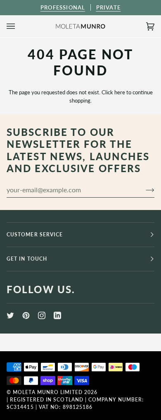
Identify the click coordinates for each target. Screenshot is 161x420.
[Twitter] (10, 315)
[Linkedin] (57, 315)
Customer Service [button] (35, 234)
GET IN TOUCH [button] (27, 259)
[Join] (143, 189)
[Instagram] (41, 315)
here (119, 92)
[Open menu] (19, 26)
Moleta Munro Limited (48, 392)
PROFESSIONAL (62, 7)
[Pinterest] (26, 315)
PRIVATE (108, 7)
